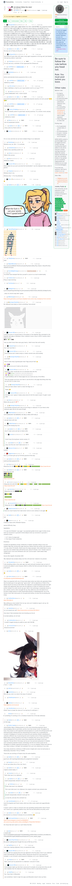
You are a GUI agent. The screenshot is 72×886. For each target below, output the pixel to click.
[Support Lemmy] (42, 2)
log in (12, 16)
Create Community (36, 2)
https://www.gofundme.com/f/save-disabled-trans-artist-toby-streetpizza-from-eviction (27, 299)
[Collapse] (5, 25)
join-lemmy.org (64, 883)
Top (9, 21)
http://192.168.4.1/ (8, 600)
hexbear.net (60, 113)
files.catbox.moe (17, 8)
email (66, 172)
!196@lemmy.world (62, 178)
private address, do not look (12, 616)
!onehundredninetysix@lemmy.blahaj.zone (62, 181)
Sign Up (66, 2)
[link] (18, 12)
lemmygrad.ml (61, 110)
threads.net (60, 112)
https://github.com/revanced (11, 705)
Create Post (26, 2)
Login (61, 2)
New (21, 21)
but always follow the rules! (23, 7)
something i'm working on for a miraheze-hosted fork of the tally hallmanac (25, 715)
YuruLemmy (10, 2)
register (18, 16)
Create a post (61, 23)
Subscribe (61, 20)
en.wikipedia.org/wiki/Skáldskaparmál (14, 578)
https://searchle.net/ (9, 478)
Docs (53, 883)
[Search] (58, 2)
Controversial (15, 21)
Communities (18, 2)
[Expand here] (10, 9)
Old (25, 21)
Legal (43, 883)
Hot (5, 21)
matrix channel (59, 172)
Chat (30, 21)
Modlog (65, 210)
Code (57, 883)
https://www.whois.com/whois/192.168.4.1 (28, 610)
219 (16, 12)
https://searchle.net (45, 466)
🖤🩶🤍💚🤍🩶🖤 (9, 339)
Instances (48, 883)
